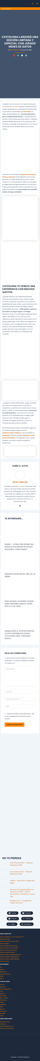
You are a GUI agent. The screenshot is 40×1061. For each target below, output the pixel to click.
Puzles (2, 1002)
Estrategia (3, 996)
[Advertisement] (20, 77)
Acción (2, 984)
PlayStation (3, 972)
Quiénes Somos (5, 1022)
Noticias (8, 8)
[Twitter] (18, 55)
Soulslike (2, 1013)
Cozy (1, 991)
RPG (1, 1007)
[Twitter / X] (20, 506)
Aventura (22, 52)
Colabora (3, 1024)
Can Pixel (15, 106)
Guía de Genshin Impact (7, 952)
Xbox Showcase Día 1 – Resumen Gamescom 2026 (21, 864)
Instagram (6, 435)
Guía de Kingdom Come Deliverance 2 (12, 937)
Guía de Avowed (5, 939)
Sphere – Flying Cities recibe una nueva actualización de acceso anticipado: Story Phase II (19, 546)
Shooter (2, 1009)
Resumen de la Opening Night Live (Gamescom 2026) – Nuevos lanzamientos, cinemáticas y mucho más (22, 893)
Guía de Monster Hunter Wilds (9, 941)
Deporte (2, 993)
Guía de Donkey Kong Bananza (9, 957)
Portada (3, 8)
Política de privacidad (7, 1028)
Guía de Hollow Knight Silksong (9, 959)
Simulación (3, 1011)
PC (1, 967)
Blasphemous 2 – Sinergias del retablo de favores (20, 902)
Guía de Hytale (4, 961)
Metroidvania (4, 998)
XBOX (1, 976)
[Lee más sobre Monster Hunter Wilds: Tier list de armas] (20, 563)
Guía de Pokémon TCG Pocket (9, 948)
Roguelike (3, 1004)
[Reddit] (14, 55)
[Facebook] (26, 55)
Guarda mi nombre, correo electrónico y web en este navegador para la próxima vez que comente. (19, 716)
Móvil (1, 978)
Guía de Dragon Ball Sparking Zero (10, 954)
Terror (2, 1016)
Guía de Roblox (4, 943)
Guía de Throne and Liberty (8, 950)
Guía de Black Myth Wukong (8, 946)
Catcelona (27, 112)
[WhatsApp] (22, 55)
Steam (2, 969)
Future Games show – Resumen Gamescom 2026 (21, 873)
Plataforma (3, 1000)
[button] (37, 4)
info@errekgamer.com (7, 1026)
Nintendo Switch (5, 974)
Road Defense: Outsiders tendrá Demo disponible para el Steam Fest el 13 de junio (19, 603)
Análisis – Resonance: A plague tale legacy (22, 882)
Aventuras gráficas (5, 989)
